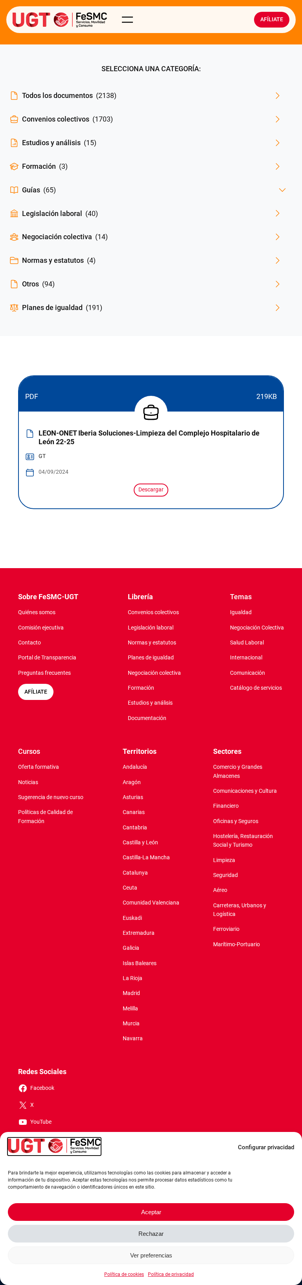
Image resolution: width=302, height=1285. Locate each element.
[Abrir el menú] (127, 19)
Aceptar (151, 1212)
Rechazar (151, 1233)
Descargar (151, 489)
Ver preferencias (151, 1255)
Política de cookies (124, 1274)
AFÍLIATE (35, 692)
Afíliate (271, 19)
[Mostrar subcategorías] (282, 190)
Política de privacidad (171, 1274)
